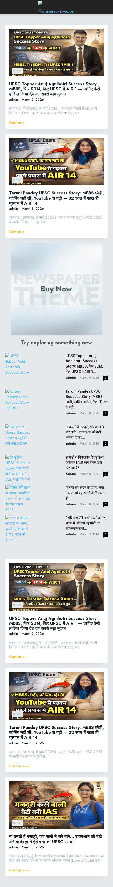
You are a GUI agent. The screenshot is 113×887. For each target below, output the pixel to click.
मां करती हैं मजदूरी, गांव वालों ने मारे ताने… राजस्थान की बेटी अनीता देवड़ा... (85, 432)
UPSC (17, 70)
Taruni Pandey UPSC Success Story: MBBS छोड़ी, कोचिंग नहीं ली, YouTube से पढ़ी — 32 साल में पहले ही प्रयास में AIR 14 (56, 198)
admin (13, 99)
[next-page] (17, 545)
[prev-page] (8, 545)
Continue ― (19, 122)
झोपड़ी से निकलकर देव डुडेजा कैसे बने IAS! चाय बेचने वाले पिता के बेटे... (85, 462)
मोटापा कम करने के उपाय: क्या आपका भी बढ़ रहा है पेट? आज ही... (85, 492)
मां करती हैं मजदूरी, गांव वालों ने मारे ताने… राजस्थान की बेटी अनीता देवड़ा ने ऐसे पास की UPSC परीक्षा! (55, 839)
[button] (9, 7)
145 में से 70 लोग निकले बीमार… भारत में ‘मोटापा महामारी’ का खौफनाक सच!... (86, 523)
